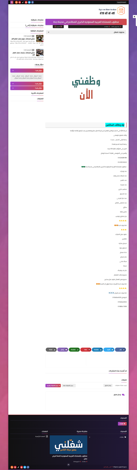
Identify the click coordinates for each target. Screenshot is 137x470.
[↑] (68, 464)
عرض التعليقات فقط (68, 385)
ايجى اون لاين (107, 467)
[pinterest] (19, 2)
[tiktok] (22, 2)
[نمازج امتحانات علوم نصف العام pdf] (39, 38)
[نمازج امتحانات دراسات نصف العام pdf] (39, 52)
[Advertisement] (86, 51)
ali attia (84, 462)
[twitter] (29, 2)
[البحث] (11, 2)
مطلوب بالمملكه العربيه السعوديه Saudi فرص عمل (69, 457)
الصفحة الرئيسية (121, 2)
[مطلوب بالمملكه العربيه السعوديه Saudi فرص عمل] (68, 444)
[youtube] (26, 2)
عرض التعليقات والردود (52, 385)
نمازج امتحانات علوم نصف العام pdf (23, 38)
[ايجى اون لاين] (112, 10)
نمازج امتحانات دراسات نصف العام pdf (24, 53)
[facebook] (32, 2)
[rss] (16, 2)
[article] (67, 361)
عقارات (121, 423)
